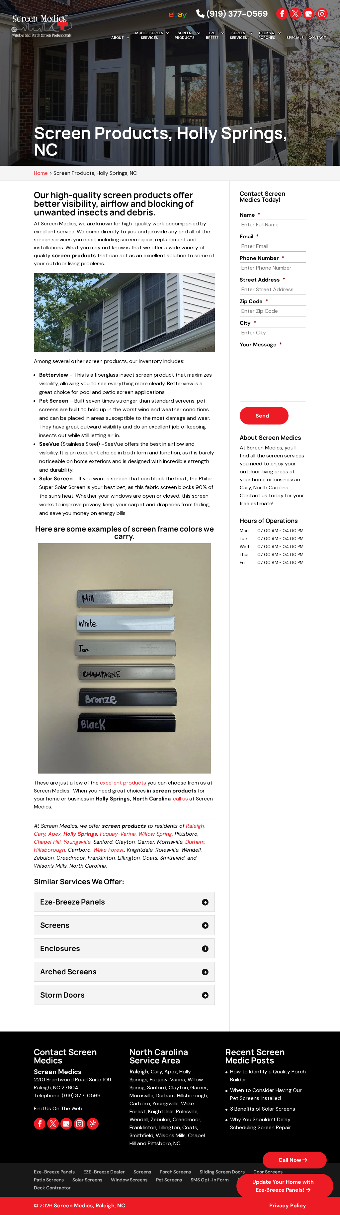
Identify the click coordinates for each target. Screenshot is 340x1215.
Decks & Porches (266, 35)
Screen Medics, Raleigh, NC (89, 1205)
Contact (317, 37)
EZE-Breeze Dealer (104, 1172)
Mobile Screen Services (149, 35)
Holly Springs (80, 833)
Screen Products (185, 35)
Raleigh (195, 825)
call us (180, 798)
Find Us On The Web (58, 1108)
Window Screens (129, 1180)
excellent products (123, 782)
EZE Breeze (212, 35)
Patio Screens (49, 1180)
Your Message (261, 344)
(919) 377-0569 (236, 13)
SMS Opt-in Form (210, 1180)
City (248, 323)
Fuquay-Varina (118, 833)
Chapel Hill (47, 841)
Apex (54, 833)
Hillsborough (49, 849)
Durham (195, 841)
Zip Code (254, 301)
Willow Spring (155, 833)
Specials (295, 37)
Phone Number (262, 258)
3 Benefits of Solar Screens (262, 1108)
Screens (142, 1172)
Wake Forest (108, 849)
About (117, 37)
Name (250, 215)
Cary (39, 833)
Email (249, 236)
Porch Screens (175, 1172)
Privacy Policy (287, 1205)
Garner (198, 1087)
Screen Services (238, 35)
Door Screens (268, 1172)
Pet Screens (169, 1180)
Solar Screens (87, 1180)
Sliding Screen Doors (222, 1172)
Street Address (262, 280)
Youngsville (77, 841)
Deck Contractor (52, 1188)
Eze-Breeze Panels (54, 1172)
